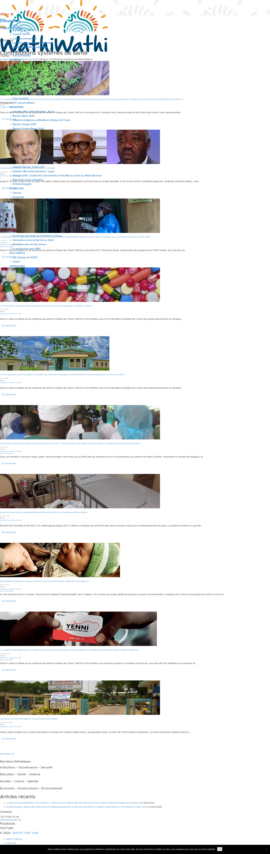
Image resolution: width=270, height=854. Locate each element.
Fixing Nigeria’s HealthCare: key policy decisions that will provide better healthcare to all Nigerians (44, 581)
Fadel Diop (3, 243)
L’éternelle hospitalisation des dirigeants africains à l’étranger (27, 168)
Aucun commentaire (6, 247)
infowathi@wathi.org (10, 820)
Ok (219, 849)
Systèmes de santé (28, 59)
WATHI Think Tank (25, 833)
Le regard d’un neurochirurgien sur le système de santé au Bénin (29, 719)
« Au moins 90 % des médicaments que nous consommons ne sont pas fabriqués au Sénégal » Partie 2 (46, 306)
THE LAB (11, 843)
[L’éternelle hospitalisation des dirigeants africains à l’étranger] (80, 147)
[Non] (266, 849)
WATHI (2, 105)
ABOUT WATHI (14, 839)
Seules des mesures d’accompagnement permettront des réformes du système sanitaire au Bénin (43, 512)
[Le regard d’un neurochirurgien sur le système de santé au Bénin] (80, 698)
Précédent (5, 754)
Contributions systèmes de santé (10, 107)
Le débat (13, 59)
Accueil (4, 59)
